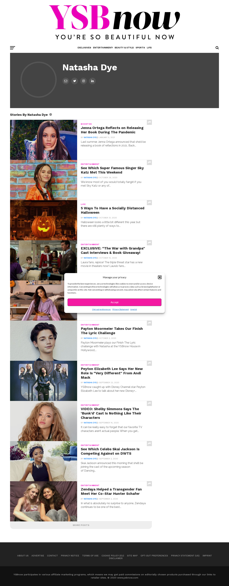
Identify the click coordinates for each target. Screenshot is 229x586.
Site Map (132, 555)
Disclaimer (116, 558)
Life (149, 47)
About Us (22, 555)
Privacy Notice (70, 555)
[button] (159, 277)
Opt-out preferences (101, 309)
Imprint (133, 309)
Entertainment (103, 47)
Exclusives (84, 47)
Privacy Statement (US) (185, 555)
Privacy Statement (120, 309)
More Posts (81, 525)
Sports (140, 47)
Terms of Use (90, 555)
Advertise (38, 555)
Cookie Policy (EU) (113, 555)
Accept (114, 302)
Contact (52, 555)
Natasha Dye (90, 137)
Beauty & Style (124, 47)
